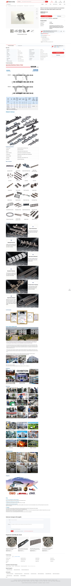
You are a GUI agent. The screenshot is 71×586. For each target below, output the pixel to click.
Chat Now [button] (59, 16)
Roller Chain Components (56, 573)
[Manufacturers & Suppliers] (10, 2)
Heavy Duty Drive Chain (17, 569)
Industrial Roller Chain (31, 5)
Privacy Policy (47, 582)
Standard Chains (23, 561)
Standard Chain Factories (10, 573)
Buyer (46, 4)
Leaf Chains (7, 559)
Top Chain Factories (26, 573)
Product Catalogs (17, 556)
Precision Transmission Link (25, 569)
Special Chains (37, 558)
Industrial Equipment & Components (12, 5)
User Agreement (40, 582)
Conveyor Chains (8, 558)
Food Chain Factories (33, 573)
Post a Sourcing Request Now (28, 531)
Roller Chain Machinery (41, 573)
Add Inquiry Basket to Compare (22, 34)
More (6, 577)
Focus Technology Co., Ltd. (30, 582)
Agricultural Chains (23, 558)
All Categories (9, 4)
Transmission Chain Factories (18, 573)
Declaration (44, 582)
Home (6, 5)
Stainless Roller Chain (9, 575)
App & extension (55, 4)
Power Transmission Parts (20, 5)
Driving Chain (52, 558)
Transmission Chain (26, 5)
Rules (64, 4)
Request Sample (55, 18)
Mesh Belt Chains (52, 559)
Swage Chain (37, 561)
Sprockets (7, 561)
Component (51, 561)
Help (50, 4)
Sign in (64, 2)
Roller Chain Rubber (16, 575)
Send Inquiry (46, 16)
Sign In (42, 41)
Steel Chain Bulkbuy (23, 575)
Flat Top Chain (37, 559)
